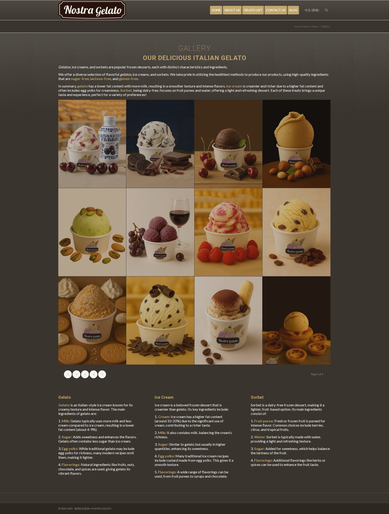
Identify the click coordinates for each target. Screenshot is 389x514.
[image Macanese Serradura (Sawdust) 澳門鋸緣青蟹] (92, 320)
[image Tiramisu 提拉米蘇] (228, 320)
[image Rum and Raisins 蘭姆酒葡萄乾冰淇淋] (296, 232)
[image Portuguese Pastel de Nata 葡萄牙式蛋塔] (296, 320)
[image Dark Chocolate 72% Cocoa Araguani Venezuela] (228, 144)
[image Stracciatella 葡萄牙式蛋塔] (160, 320)
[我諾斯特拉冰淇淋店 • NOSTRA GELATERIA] (92, 10)
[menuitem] (216, 10)
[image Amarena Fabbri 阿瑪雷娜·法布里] (92, 144)
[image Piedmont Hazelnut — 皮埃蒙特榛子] (296, 144)
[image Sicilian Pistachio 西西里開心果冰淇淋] (92, 232)
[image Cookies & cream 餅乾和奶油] (160, 144)
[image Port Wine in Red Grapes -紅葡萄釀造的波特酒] (160, 232)
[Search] (326, 10)
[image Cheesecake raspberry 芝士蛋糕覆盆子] (228, 232)
